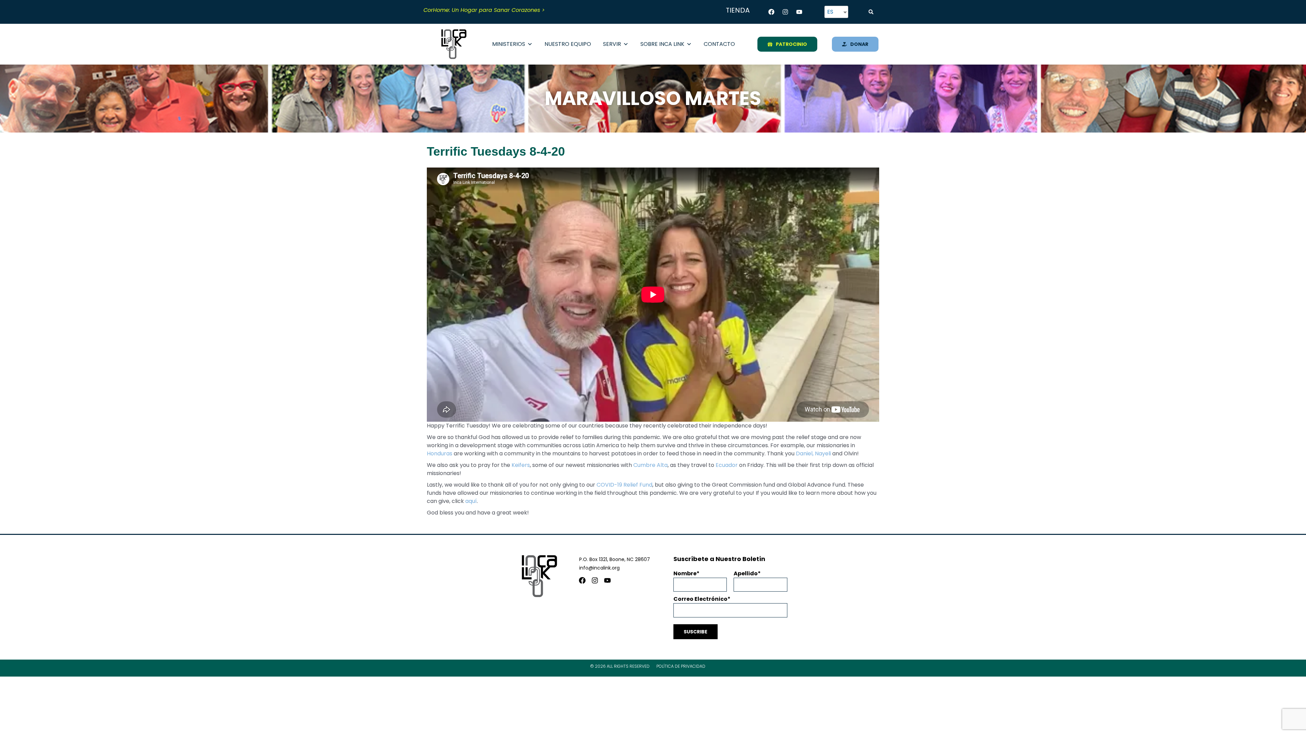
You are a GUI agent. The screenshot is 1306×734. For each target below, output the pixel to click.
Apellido (746, 573)
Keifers (521, 465)
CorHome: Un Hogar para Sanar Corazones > (484, 10)
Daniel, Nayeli (813, 453)
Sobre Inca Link (662, 44)
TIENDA (738, 10)
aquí (471, 501)
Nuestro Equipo (568, 44)
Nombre (685, 573)
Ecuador (727, 465)
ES (830, 12)
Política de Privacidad (680, 666)
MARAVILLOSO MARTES (653, 98)
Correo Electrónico (700, 599)
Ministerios (508, 44)
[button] (871, 11)
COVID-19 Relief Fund (624, 485)
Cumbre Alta (650, 465)
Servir (612, 44)
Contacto (719, 44)
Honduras (439, 453)
